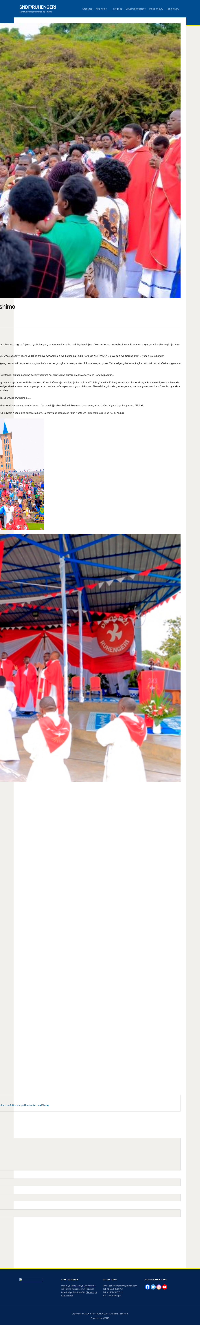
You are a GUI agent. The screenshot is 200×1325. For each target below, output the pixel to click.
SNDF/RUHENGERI (37, 7)
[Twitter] (153, 1287)
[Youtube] (164, 1287)
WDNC (106, 1318)
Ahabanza (87, 8)
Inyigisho (117, 8)
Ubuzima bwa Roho (136, 8)
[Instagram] (158, 1287)
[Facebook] (147, 1287)
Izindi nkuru (173, 8)
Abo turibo (101, 8)
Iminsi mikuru (156, 8)
